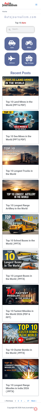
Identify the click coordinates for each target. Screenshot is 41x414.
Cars (12, 47)
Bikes (29, 47)
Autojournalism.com (20, 17)
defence (12, 63)
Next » (33, 401)
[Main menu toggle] (36, 4)
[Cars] (12, 43)
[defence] (12, 58)
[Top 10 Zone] (29, 58)
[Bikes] (29, 43)
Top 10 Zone (29, 63)
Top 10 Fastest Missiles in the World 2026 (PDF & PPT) (19, 314)
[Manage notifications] (35, 409)
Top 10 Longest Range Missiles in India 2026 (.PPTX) (18, 388)
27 (28, 401)
